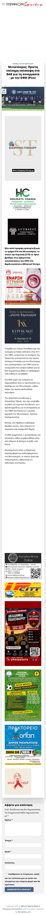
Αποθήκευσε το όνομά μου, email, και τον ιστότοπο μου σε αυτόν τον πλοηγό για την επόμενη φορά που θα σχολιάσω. (22, 879)
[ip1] (23, 590)
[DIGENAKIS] (23, 231)
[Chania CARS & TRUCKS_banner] (23, 756)
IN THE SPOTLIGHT (26, 64)
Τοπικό (16, 64)
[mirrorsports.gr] (24, 4)
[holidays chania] (23, 198)
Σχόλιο (9, 820)
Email (8, 851)
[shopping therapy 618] (23, 148)
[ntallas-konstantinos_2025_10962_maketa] (23, 565)
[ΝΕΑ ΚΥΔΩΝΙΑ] (23, 286)
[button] (3, 4)
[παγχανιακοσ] (23, 633)
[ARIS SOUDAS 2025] (23, 695)
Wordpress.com (24, 912)
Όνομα (9, 840)
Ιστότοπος (10, 863)
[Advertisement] (23, 32)
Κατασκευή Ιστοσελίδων (12, 909)
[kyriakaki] (22, 325)
